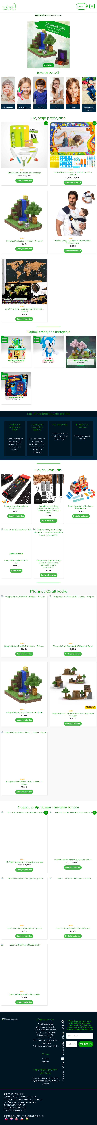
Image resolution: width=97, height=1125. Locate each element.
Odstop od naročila (45, 1035)
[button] (4, 45)
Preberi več (16, 571)
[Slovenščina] (6, 1119)
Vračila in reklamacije (45, 1032)
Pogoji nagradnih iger (45, 1038)
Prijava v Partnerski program (45, 1078)
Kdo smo (45, 1059)
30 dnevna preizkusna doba (45, 1041)
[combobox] (6, 1118)
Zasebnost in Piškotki (45, 1027)
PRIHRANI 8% (86, 1044)
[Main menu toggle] (92, 6)
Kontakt (45, 1062)
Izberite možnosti (73, 182)
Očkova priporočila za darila (45, 1046)
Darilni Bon (46, 1043)
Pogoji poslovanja (45, 1024)
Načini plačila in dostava (46, 1030)
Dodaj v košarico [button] (24, 180)
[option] (11, 1119)
